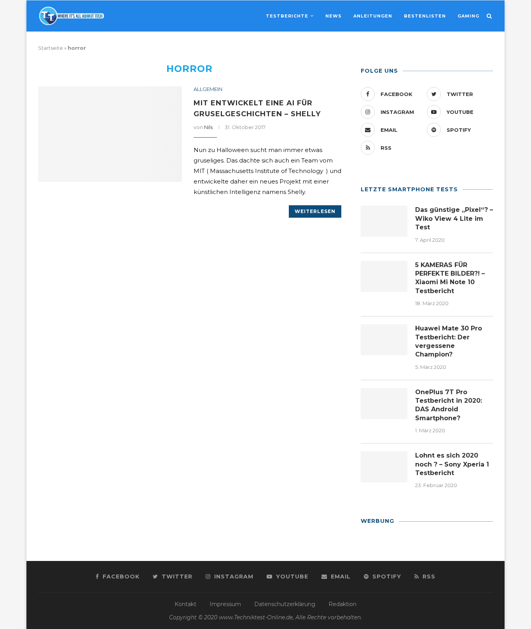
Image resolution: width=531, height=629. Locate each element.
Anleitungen (372, 16)
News (333, 16)
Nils (208, 127)
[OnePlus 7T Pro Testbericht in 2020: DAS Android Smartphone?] (384, 403)
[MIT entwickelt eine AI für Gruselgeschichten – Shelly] (110, 134)
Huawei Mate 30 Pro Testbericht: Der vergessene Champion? (448, 341)
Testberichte (287, 16)
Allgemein (208, 89)
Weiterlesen (315, 211)
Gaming (468, 16)
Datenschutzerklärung (284, 604)
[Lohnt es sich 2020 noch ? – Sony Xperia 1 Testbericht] (384, 466)
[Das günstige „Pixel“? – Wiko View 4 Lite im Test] (384, 221)
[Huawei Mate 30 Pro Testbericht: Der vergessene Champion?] (384, 339)
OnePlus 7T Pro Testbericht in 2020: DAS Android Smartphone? (448, 405)
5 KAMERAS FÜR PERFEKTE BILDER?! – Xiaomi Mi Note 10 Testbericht (450, 278)
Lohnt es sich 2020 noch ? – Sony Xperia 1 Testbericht (452, 464)
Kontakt (185, 604)
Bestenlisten (425, 16)
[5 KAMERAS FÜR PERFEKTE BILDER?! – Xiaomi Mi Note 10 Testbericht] (384, 276)
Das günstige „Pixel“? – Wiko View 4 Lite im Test (454, 218)
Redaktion (342, 604)
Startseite (50, 48)
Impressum (225, 604)
